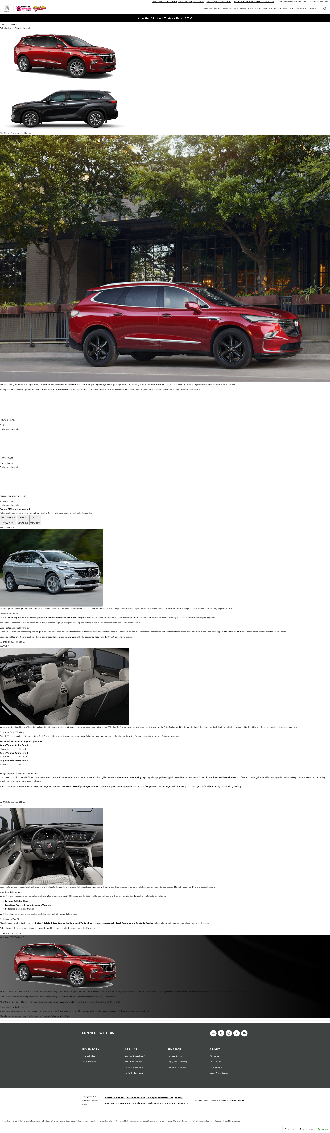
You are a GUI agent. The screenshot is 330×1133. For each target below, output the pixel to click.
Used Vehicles (89, 1062)
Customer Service (135, 1097)
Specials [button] (299, 9)
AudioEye (183, 1103)
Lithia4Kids (167, 1097)
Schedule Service (133, 1062)
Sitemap (156, 1103)
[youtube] (244, 1033)
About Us (214, 1056)
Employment (216, 1067)
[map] (236, 1033)
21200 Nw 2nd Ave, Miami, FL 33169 (254, 1)
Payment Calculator (177, 1067)
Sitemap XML (169, 1103)
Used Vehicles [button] (229, 9)
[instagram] (229, 1033)
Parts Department (134, 1067)
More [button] (311, 9)
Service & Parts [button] (271, 9)
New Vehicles (88, 1056)
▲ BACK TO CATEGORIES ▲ (12, 642)
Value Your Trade (25, 1016)
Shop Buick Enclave (8, 1016)
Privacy (179, 1097)
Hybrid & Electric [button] (249, 9)
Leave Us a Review (219, 1073)
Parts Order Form (134, 1073)
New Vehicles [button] (210, 9)
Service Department (135, 1056)
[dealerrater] (213, 1033)
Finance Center (175, 1056)
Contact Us (215, 1062)
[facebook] (221, 1033)
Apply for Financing (42, 1016)
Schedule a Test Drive (60, 1016)
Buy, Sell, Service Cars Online (121, 1103)
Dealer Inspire (237, 1100)
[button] (325, 8)
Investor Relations (115, 1097)
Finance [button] (287, 9)
